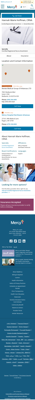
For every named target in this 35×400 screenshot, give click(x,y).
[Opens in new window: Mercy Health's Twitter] (15, 241)
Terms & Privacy (14, 375)
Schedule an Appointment (17, 286)
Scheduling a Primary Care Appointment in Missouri (17, 398)
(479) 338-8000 (12, 124)
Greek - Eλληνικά (24, 343)
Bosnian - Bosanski (11, 343)
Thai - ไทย (26, 356)
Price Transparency (17, 291)
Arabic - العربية (17, 359)
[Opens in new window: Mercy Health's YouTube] (19, 241)
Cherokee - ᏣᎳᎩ (7, 359)
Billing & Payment (17, 275)
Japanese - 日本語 (23, 362)
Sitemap (6, 375)
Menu (2, 8)
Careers (17, 277)
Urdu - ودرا (18, 356)
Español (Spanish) (11, 336)
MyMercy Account (5, 2)
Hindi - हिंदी (20, 339)
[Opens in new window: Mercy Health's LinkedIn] (24, 241)
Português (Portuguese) (11, 330)
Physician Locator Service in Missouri (17, 396)
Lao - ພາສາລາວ (28, 339)
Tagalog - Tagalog (23, 336)
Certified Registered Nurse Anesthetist (11, 24)
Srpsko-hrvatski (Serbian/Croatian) (17, 333)
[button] (29, 71)
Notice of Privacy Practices (17, 283)
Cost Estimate (17, 302)
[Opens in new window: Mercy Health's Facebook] (11, 241)
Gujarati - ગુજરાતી (11, 362)
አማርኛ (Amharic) (11, 323)
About (9, 56)
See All (15, 247)
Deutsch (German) (12, 327)
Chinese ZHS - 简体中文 (23, 352)
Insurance (24, 56)
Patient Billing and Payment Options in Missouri (17, 394)
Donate (17, 288)
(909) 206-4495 (12, 100)
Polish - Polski (25, 349)
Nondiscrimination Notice (17, 300)
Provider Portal (17, 310)
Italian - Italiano (17, 365)
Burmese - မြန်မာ (28, 359)
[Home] (12, 7)
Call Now (18, 16)
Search (32, 8)
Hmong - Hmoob (10, 352)
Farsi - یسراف (10, 356)
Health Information (17, 280)
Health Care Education (17, 294)
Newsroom (17, 297)
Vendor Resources (17, 313)
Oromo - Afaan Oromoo (12, 349)
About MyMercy (17, 272)
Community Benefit (17, 305)
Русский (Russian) (25, 330)
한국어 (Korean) (23, 327)
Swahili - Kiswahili (25, 346)
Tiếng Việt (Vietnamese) (8, 339)
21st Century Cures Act (25, 375)
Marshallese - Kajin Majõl (11, 346)
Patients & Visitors (17, 308)
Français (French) (23, 323)
